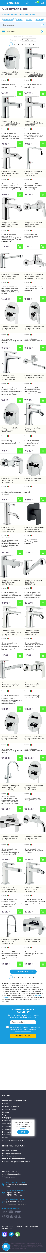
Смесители (6, 1123)
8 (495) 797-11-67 (14, 1195)
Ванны (5, 1103)
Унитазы (5, 1112)
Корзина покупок (9, 1171)
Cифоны (5, 1138)
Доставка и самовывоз (11, 1153)
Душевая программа (11, 1126)
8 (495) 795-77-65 (15, 1193)
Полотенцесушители (11, 1132)
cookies (23, 1128)
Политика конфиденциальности (16, 1162)
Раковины (6, 1121)
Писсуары (6, 1118)
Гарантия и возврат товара (13, 1159)
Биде (4, 1115)
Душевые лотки (9, 1141)
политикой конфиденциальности (25, 1030)
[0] (38, 4)
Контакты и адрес (9, 1150)
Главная (5, 14)
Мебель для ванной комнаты (14, 1101)
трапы (20, 1141)
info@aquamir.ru (14, 1174)
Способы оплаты (9, 1156)
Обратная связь (8, 1177)
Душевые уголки (9, 1109)
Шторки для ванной (10, 1106)
